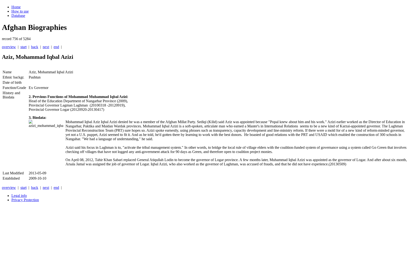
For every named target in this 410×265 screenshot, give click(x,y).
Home (16, 7)
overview (9, 47)
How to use (20, 11)
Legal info (19, 196)
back (34, 47)
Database (18, 16)
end (56, 47)
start (23, 47)
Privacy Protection (25, 200)
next (46, 47)
